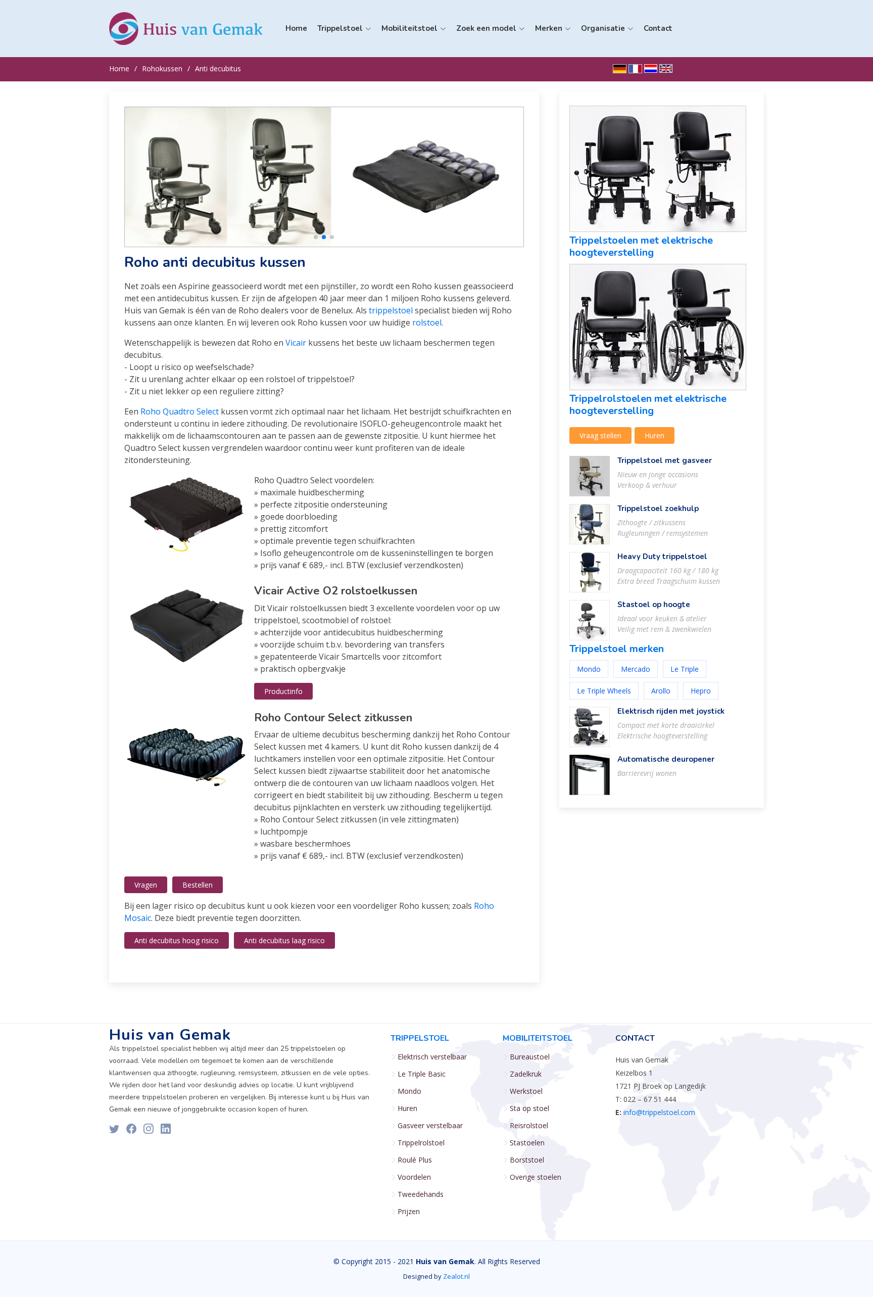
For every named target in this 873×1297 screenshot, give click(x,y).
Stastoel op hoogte (653, 604)
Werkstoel (526, 1091)
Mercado (635, 669)
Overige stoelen (535, 1177)
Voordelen (414, 1177)
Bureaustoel (530, 1056)
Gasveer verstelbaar (430, 1125)
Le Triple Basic (426, 72)
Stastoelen (527, 1142)
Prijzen (409, 1211)
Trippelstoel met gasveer (664, 460)
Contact (658, 28)
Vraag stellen (600, 435)
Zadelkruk (526, 1074)
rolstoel (427, 322)
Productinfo (283, 691)
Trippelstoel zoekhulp (658, 508)
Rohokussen (162, 68)
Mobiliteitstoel (537, 1038)
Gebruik (415, 104)
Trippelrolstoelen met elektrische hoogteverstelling (647, 405)
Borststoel (527, 1160)
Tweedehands (421, 1194)
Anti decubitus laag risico (284, 940)
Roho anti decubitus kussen (215, 262)
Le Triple (684, 669)
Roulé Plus (415, 1160)
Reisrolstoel (529, 1125)
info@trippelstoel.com (659, 1112)
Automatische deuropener (665, 759)
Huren (654, 435)
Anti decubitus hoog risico (176, 940)
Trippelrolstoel (421, 1142)
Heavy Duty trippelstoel (662, 556)
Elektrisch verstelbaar (432, 1056)
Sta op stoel (529, 1108)
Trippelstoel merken (616, 649)
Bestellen (197, 885)
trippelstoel (391, 310)
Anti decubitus (218, 68)
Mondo (414, 88)
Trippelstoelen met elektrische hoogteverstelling (641, 246)
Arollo (660, 691)
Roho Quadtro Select (179, 411)
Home (296, 28)
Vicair (295, 342)
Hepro (701, 691)
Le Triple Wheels (604, 691)
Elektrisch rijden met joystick (670, 711)
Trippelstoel (420, 1038)
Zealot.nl (456, 1276)
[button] (316, 237)
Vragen (145, 885)
